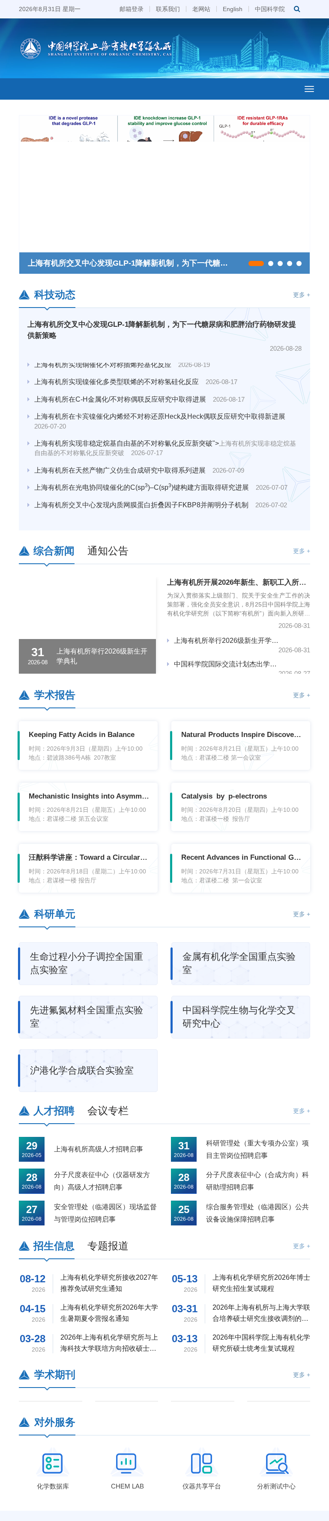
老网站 (201, 9)
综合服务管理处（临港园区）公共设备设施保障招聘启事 (257, 1213)
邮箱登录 (132, 9)
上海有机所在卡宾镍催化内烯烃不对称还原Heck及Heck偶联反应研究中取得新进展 (163, 411)
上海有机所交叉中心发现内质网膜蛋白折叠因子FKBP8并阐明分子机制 (160, 495)
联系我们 (168, 9)
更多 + (301, 294)
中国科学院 (270, 9)
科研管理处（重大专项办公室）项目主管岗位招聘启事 (257, 1149)
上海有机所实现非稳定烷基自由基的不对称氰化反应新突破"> (165, 438)
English (232, 9)
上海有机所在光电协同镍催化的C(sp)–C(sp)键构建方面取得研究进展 (160, 477)
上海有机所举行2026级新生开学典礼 (226, 640)
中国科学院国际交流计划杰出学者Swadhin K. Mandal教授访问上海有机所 (226, 664)
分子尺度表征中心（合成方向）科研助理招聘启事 (257, 1181)
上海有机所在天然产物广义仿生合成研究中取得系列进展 (139, 461)
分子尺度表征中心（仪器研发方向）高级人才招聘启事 (102, 1181)
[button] (256, 263)
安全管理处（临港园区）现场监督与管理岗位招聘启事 (105, 1213)
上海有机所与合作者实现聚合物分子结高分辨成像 (129, 512)
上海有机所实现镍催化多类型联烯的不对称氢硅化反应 (135, 372)
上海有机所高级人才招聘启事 (98, 1149)
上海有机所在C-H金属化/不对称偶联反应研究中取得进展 (139, 390)
